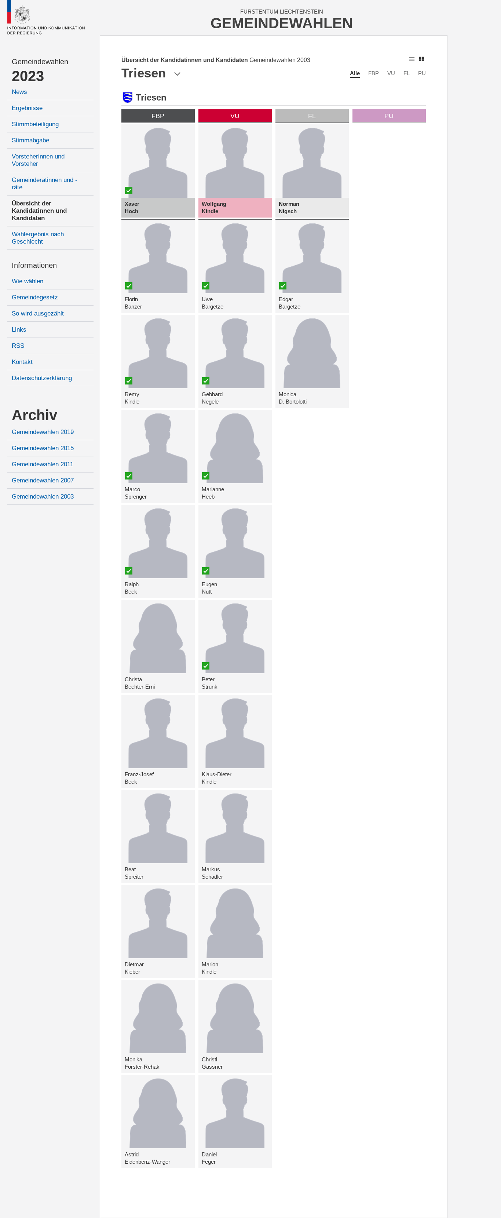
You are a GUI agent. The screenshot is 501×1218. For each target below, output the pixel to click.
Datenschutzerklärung (42, 378)
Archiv (34, 415)
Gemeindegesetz (35, 297)
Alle (355, 73)
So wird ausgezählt (38, 313)
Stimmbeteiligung (35, 124)
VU (391, 73)
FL (406, 73)
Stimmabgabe (30, 140)
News (19, 91)
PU (422, 73)
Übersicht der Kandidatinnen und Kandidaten (39, 211)
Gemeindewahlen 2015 (43, 448)
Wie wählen (27, 281)
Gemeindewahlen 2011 (42, 464)
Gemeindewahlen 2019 (43, 432)
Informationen (34, 265)
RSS (18, 345)
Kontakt (22, 361)
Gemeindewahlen (40, 61)
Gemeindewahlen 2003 (43, 496)
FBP (373, 73)
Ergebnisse (27, 108)
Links (19, 329)
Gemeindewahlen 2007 (43, 480)
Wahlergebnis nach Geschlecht (38, 238)
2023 (28, 76)
